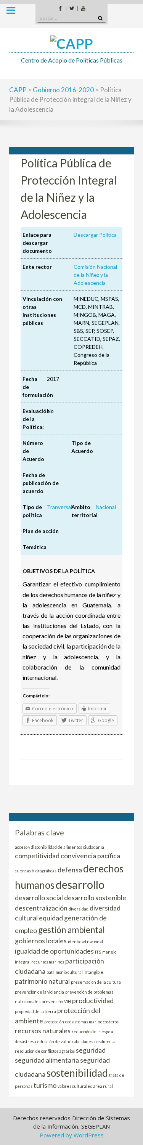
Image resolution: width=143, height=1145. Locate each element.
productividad (93, 1001)
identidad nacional (85, 941)
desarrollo (80, 884)
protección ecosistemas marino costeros (81, 1021)
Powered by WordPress (72, 1135)
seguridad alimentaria (47, 1060)
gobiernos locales (41, 941)
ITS (98, 951)
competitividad (37, 856)
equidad (51, 918)
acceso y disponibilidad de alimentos (48, 847)
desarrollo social (39, 898)
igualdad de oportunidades (54, 951)
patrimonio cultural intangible (75, 972)
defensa (70, 870)
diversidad (78, 908)
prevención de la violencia (39, 991)
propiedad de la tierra (35, 1011)
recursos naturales (43, 1031)
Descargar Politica (95, 234)
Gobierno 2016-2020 (63, 90)
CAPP (18, 90)
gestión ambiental (71, 930)
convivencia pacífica (90, 856)
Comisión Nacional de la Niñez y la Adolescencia (95, 274)
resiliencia (104, 1041)
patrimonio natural (42, 981)
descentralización (41, 908)
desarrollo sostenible (95, 898)
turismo (45, 1085)
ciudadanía (93, 847)
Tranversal (59, 507)
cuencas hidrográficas (35, 870)
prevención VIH (56, 1001)
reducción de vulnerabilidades (64, 1041)
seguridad (91, 1050)
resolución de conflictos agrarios (45, 1051)
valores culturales (75, 1086)
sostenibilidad (77, 1073)
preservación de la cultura (96, 982)
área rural (103, 1086)
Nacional (106, 507)
